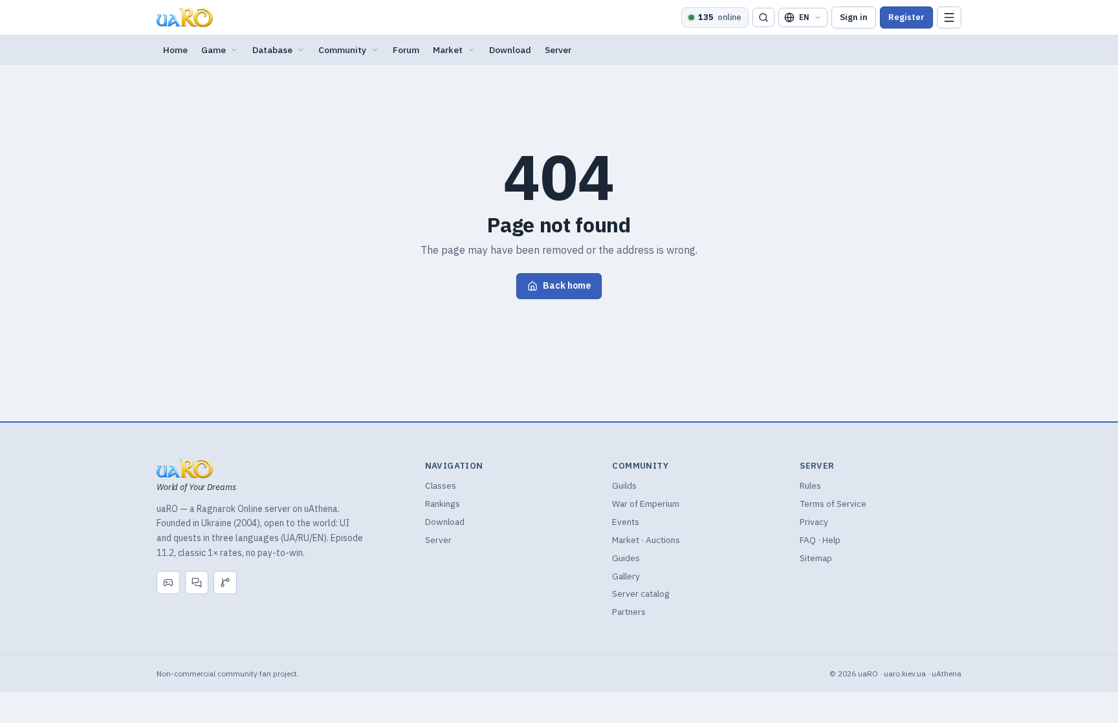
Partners (629, 611)
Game (213, 50)
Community (342, 50)
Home (175, 50)
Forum (406, 50)
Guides (626, 558)
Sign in (854, 17)
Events (625, 522)
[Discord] (168, 582)
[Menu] (949, 17)
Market (448, 50)
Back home (567, 285)
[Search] (763, 18)
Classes (440, 485)
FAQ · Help (820, 540)
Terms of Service (833, 503)
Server (558, 50)
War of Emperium (645, 503)
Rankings (442, 503)
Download (510, 50)
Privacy (814, 522)
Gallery (626, 576)
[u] (185, 17)
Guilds (624, 485)
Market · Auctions (646, 540)
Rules (810, 485)
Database (272, 50)
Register (906, 17)
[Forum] (196, 582)
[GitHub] (225, 582)
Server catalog (641, 593)
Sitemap (816, 558)
